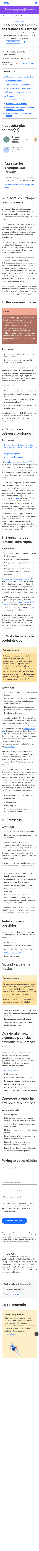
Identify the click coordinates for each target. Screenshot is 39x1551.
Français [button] (29, 42)
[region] (20, 1334)
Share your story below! (10, 1168)
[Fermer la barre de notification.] (35, 9)
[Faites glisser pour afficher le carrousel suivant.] (36, 1333)
